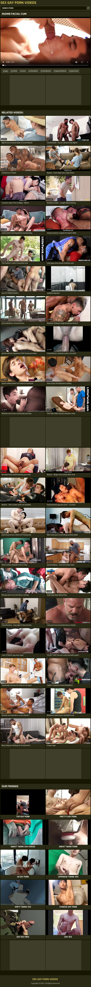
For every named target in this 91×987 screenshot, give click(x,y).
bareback (34, 71)
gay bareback (61, 71)
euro (24, 71)
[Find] (88, 8)
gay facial (74, 71)
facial (15, 71)
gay (6, 71)
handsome (47, 71)
